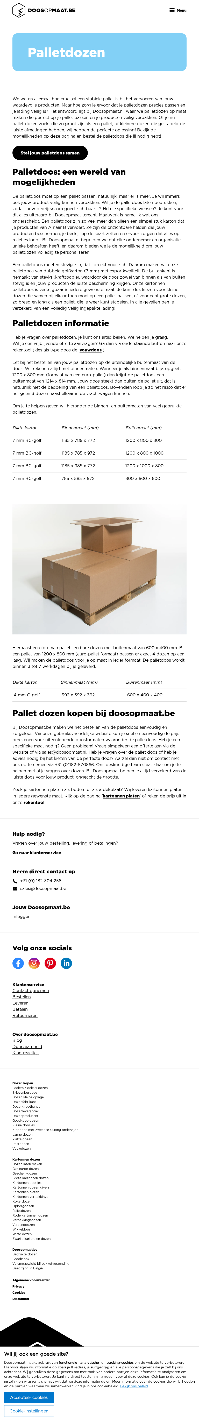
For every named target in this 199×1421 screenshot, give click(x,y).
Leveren (20, 1003)
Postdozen (20, 1144)
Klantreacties (25, 1053)
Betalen (20, 1009)
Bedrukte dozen (24, 1254)
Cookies (18, 1292)
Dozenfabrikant (24, 1102)
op (51, 10)
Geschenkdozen (24, 1173)
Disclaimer (20, 1298)
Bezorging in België (27, 1268)
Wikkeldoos (21, 1229)
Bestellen (21, 997)
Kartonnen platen (25, 1192)
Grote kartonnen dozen (30, 1178)
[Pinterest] (50, 963)
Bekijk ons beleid (134, 1386)
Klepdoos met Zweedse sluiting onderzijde (45, 1130)
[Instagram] (34, 963)
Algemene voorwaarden (31, 1280)
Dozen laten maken (27, 1164)
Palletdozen (21, 1210)
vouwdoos (91, 350)
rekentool (34, 802)
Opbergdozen (23, 1206)
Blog (17, 1040)
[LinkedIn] (66, 963)
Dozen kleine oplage (28, 1097)
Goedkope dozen (25, 1120)
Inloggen (21, 917)
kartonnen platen (121, 796)
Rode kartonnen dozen (30, 1215)
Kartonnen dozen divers (30, 1187)
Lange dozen (22, 1134)
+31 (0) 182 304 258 (40, 881)
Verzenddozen (23, 1224)
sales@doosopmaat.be (43, 889)
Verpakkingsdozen (26, 1220)
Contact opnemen (30, 991)
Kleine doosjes (23, 1125)
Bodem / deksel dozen (30, 1088)
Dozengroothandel (26, 1106)
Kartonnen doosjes (26, 1182)
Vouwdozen (21, 1148)
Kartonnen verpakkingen (31, 1196)
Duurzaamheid (27, 1047)
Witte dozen (22, 1234)
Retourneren (25, 1016)
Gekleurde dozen (25, 1168)
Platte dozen (22, 1139)
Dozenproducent (25, 1116)
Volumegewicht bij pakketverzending (40, 1263)
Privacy (18, 1286)
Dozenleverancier (25, 1111)
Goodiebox (21, 1259)
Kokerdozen (21, 1201)
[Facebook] (18, 963)
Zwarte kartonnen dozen (31, 1238)
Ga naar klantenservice (36, 852)
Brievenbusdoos (24, 1092)
